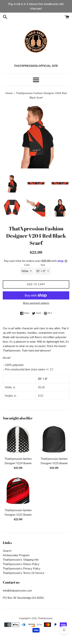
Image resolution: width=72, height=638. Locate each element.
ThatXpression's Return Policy (21, 564)
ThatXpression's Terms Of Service (23, 573)
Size (43, 265)
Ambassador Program (16, 555)
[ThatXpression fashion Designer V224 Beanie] (18, 439)
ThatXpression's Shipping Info (21, 559)
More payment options (36, 303)
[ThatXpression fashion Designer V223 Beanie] (54, 439)
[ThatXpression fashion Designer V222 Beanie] (18, 491)
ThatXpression (45, 618)
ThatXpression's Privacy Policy (21, 568)
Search (7, 550)
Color (27, 265)
